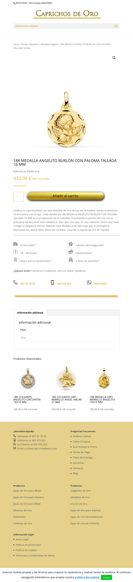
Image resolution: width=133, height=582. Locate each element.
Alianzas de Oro (22, 510)
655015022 (46, 2)
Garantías (78, 462)
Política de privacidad (28, 544)
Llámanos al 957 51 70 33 (31, 436)
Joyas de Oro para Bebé (27, 503)
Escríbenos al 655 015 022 (31, 444)
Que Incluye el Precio (85, 446)
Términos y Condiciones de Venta (35, 555)
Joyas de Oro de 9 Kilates (84, 523)
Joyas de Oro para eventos (85, 510)
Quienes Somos (82, 436)
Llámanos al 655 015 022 (31, 440)
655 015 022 (64, 283)
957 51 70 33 (27, 283)
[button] (114, 58)
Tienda (24, 44)
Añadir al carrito (65, 195)
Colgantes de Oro (80, 490)
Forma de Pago (81, 452)
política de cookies (87, 577)
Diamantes (19, 516)
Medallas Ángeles (49, 44)
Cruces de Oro (78, 503)
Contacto (78, 468)
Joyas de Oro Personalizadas (86, 516)
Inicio (16, 44)
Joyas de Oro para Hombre (28, 497)
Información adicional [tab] (30, 312)
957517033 (21, 2)
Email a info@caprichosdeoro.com (36, 448)
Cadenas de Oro (22, 523)
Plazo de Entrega (82, 457)
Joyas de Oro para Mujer (27, 490)
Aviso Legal (22, 539)
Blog (75, 473)
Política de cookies (26, 550)
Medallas (34, 44)
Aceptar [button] (106, 577)
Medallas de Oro (80, 497)
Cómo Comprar (81, 441)
